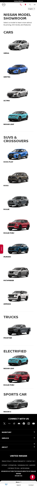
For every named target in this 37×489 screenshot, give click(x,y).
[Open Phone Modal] (20, 4)
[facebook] (24, 424)
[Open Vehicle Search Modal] (30, 4)
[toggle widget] (32, 477)
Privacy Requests (19, 461)
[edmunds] (19, 424)
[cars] (9, 424)
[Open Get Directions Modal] (25, 4)
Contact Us (30, 461)
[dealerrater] (14, 424)
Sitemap (4, 465)
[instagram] (29, 424)
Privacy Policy (7, 461)
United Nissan (24, 468)
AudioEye (32, 465)
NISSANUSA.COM (23, 465)
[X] (4, 424)
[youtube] (33, 424)
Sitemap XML (13, 465)
